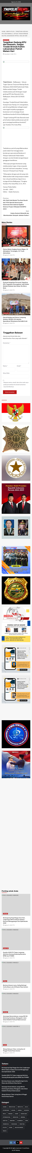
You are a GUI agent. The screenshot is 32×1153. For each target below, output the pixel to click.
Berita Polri (6, 40)
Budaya (13, 1110)
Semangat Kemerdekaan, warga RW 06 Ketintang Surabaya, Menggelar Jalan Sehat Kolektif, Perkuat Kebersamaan (15, 1018)
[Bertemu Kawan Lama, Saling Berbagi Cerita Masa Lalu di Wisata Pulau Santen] (16, 972)
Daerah (20, 1110)
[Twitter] (17, 1142)
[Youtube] (20, 1142)
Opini (26, 1120)
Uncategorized (19, 1127)
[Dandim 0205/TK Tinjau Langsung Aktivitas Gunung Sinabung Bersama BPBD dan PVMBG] (16, 939)
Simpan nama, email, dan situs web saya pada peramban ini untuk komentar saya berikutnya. (15, 384)
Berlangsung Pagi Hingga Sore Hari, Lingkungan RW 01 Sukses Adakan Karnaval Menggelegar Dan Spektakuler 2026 (16, 1069)
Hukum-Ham (24, 1113)
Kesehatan (15, 1117)
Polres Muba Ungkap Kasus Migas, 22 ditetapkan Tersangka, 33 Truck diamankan (15, 251)
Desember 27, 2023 (8, 54)
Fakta (4, 1113)
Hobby (16, 1113)
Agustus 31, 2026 (8, 255)
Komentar (6, 343)
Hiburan (10, 1113)
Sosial (4, 1044)
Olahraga (20, 1120)
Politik (5, 1127)
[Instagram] (10, 1142)
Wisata (5, 981)
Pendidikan (14, 1124)
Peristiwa (22, 1124)
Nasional (12, 1120)
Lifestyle (5, 913)
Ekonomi (26, 1110)
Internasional (6, 1117)
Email (19, 366)
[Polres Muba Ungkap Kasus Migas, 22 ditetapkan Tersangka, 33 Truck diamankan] (16, 236)
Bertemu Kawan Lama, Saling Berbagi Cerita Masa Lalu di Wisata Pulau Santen (15, 1082)
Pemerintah (6, 1124)
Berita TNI (5, 948)
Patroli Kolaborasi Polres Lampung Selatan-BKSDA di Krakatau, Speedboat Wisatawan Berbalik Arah (15, 319)
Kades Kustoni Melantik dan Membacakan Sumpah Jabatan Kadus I (16, 213)
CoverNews (25, 1148)
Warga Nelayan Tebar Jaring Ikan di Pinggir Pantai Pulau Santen (14, 1095)
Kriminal (23, 1117)
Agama (4, 1106)
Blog (26, 1106)
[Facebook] (14, 1142)
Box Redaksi (6, 1110)
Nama (5, 366)
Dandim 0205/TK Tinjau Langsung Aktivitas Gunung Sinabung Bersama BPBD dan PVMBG (14, 954)
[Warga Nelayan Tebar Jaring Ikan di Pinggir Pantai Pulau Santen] (16, 1036)
